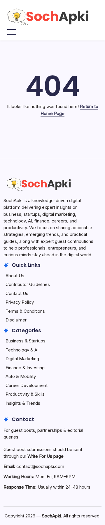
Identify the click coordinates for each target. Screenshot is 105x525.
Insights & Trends (23, 403)
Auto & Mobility (21, 376)
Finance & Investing (25, 367)
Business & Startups (26, 341)
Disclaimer (16, 320)
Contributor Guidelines (28, 284)
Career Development (27, 385)
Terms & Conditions (25, 311)
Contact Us (17, 293)
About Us (15, 275)
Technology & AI (22, 350)
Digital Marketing (22, 358)
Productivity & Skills (25, 394)
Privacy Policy (20, 302)
